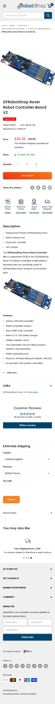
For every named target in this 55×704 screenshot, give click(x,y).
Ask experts (34, 212)
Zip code (7, 481)
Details (8, 212)
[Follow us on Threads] (46, 666)
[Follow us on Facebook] (5, 666)
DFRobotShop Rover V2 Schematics (20, 392)
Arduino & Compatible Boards (39, 29)
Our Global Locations (12, 651)
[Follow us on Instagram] (17, 666)
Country (7, 452)
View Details (21, 212)
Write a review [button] (28, 425)
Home (4, 25)
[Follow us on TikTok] (34, 666)
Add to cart (27, 176)
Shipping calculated (36, 143)
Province (7, 467)
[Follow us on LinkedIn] (40, 666)
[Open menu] (4, 6)
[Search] (48, 15)
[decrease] (18, 164)
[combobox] (23, 15)
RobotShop (9, 125)
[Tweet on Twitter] (44, 187)
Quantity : (8, 164)
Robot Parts (22, 25)
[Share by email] (50, 187)
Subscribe (27, 637)
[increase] (36, 164)
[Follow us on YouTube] (28, 666)
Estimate (11, 500)
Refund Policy (9, 513)
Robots (12, 25)
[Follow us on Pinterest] (22, 666)
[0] (49, 6)
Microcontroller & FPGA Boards (13, 29)
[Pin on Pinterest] (38, 187)
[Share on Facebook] (32, 187)
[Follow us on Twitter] (11, 666)
